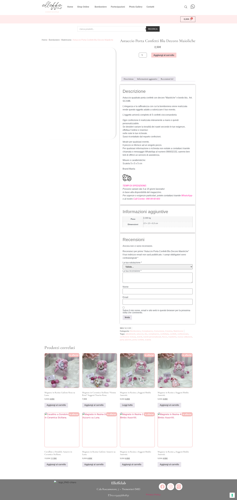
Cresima (168, 331)
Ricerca (153, 29)
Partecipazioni (118, 6)
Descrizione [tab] (129, 79)
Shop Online (83, 6)
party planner (125, 340)
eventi (139, 337)
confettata (164, 334)
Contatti (150, 6)
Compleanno (147, 331)
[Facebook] (162, 486)
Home (70, 6)
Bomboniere (101, 6)
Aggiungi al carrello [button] (56, 405)
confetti (173, 334)
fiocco (164, 337)
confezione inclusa (128, 337)
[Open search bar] (185, 7)
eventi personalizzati (152, 337)
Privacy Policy (153, 494)
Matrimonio (66, 40)
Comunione (159, 331)
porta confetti (138, 340)
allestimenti (130, 334)
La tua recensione (132, 271)
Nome (126, 287)
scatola (148, 340)
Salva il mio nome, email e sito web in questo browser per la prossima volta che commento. (156, 311)
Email (125, 297)
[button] (84, 7)
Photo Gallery (135, 6)
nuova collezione (185, 337)
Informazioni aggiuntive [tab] (147, 79)
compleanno (153, 334)
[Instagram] (170, 486)
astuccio (140, 334)
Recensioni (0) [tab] (167, 79)
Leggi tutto (127, 405)
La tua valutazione (132, 263)
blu (146, 334)
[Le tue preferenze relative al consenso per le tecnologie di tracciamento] (232, 495)
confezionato (182, 334)
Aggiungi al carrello (163, 55)
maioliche (172, 337)
